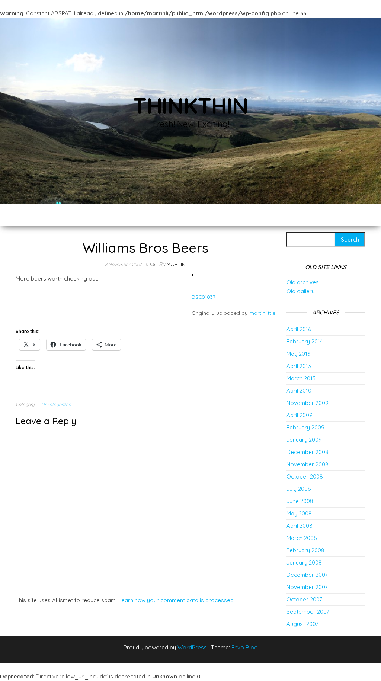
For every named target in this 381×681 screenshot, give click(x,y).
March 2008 (301, 537)
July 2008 (298, 488)
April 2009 (299, 415)
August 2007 (302, 623)
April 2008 (299, 525)
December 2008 (307, 451)
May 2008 (299, 513)
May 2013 (298, 353)
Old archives (302, 282)
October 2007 (304, 599)
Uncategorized (56, 404)
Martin (176, 264)
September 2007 (307, 611)
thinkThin (190, 105)
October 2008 (304, 476)
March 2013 (301, 378)
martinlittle (262, 313)
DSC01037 (203, 297)
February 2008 (305, 550)
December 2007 (307, 574)
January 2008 (304, 562)
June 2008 (299, 501)
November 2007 (307, 587)
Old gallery (300, 291)
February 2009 (305, 427)
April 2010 (298, 390)
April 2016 (298, 329)
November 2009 (307, 402)
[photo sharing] (192, 274)
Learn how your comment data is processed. (176, 600)
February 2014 (304, 341)
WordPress (192, 647)
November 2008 (307, 464)
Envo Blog (244, 647)
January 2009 (304, 439)
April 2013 (298, 366)
